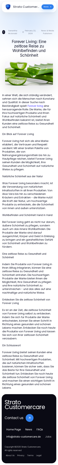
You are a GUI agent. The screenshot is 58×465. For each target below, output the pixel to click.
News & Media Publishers (47, 32)
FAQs (40, 429)
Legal (38, 455)
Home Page (13, 429)
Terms (30, 455)
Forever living (35, 105)
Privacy (20, 455)
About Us (10, 455)
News (28, 429)
